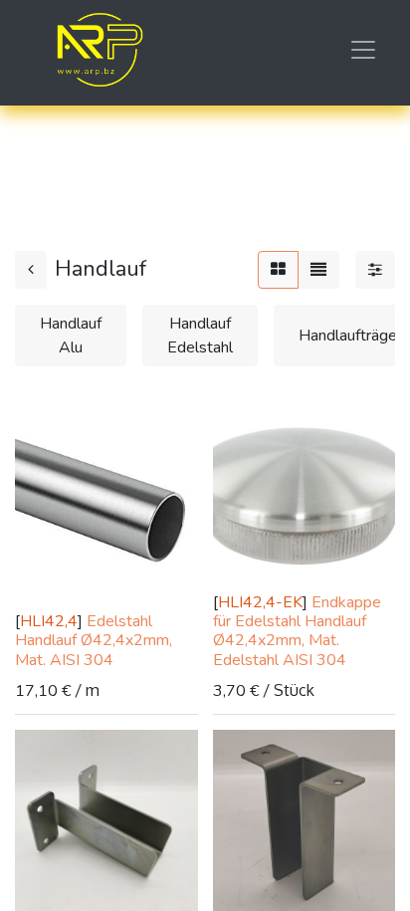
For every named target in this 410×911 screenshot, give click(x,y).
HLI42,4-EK (260, 602)
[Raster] (278, 270)
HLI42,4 (49, 621)
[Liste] (318, 270)
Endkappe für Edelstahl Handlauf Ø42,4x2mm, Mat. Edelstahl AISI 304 (297, 631)
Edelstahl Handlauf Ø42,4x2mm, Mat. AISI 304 (93, 640)
